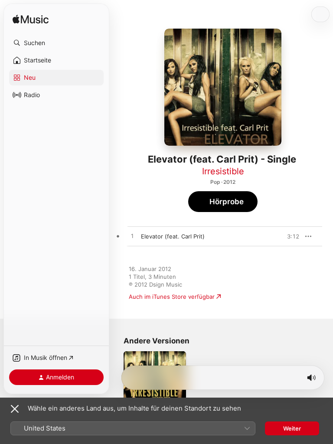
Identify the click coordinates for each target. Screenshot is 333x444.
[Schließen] (15, 409)
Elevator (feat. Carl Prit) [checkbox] (173, 236)
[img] (31, 20)
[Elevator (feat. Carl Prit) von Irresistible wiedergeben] (132, 236)
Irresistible (223, 171)
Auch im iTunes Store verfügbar (172, 296)
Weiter (292, 428)
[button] (56, 43)
